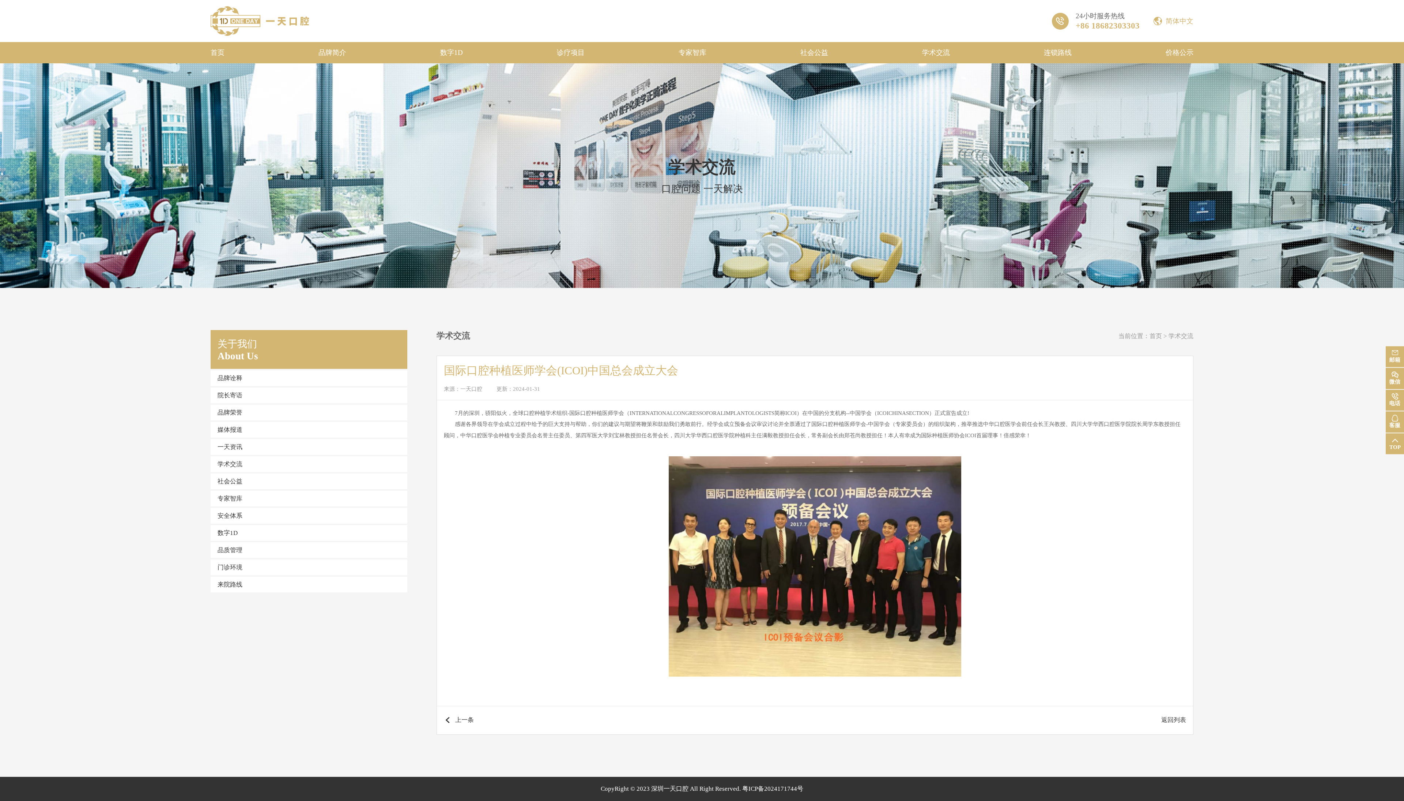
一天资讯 (230, 446)
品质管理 (230, 550)
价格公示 (1179, 52)
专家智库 (692, 52)
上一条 (464, 719)
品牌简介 (332, 52)
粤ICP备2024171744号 (772, 788)
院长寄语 (230, 395)
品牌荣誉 (230, 412)
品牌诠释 (230, 378)
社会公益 (814, 52)
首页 (217, 52)
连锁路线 (1058, 52)
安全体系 (230, 515)
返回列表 (1173, 719)
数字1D (451, 52)
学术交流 (936, 52)
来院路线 (230, 584)
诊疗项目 (571, 52)
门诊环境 (230, 567)
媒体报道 (230, 429)
